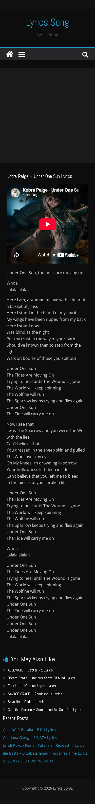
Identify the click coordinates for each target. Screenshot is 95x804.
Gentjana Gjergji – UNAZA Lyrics (30, 737)
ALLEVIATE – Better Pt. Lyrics (30, 670)
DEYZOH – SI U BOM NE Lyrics (28, 761)
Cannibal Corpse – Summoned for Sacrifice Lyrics (45, 709)
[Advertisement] (47, 115)
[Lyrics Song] (9, 54)
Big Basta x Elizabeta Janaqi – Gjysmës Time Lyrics (45, 753)
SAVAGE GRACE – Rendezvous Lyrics (35, 694)
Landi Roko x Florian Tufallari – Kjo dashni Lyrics (43, 745)
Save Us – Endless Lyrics (27, 701)
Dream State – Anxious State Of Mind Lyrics (41, 678)
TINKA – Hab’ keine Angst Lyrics (32, 685)
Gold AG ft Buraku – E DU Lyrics (29, 729)
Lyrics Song (47, 22)
